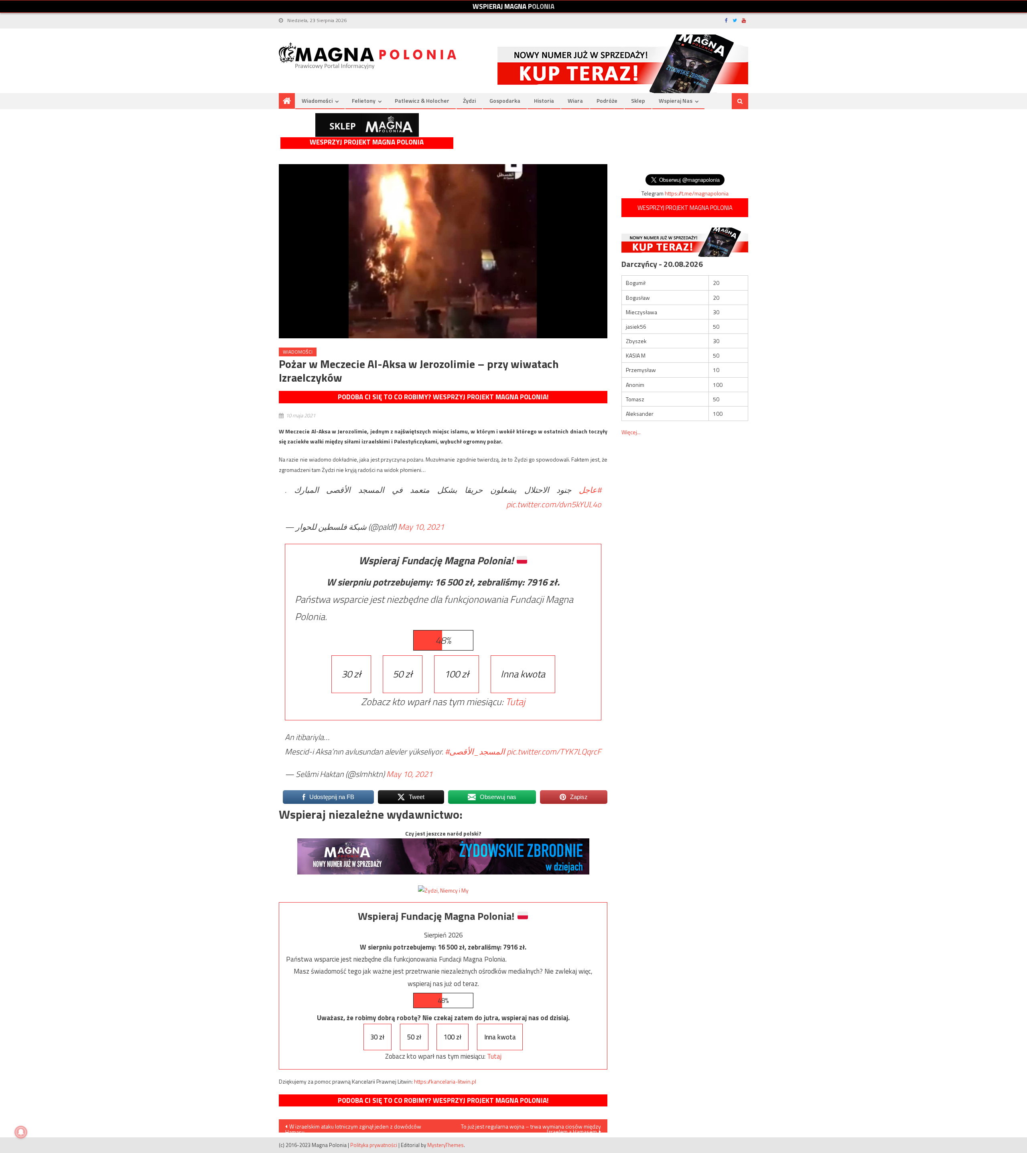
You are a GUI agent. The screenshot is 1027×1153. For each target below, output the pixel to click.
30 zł (351, 674)
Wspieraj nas (675, 100)
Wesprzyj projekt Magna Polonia (367, 142)
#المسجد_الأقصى (475, 751)
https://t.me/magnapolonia (697, 193)
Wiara (575, 100)
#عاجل (590, 490)
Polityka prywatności (373, 1145)
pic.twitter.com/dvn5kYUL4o (553, 504)
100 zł (456, 674)
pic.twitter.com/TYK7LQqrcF (554, 751)
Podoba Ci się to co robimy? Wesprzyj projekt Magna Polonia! (443, 397)
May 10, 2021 (421, 527)
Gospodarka (504, 100)
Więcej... (631, 432)
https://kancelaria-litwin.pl (445, 1081)
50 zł (402, 674)
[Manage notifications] (20, 1132)
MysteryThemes (445, 1145)
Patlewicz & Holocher (422, 100)
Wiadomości (317, 100)
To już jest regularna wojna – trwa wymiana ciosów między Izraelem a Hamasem (531, 1127)
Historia (544, 100)
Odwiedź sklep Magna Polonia (367, 125)
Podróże (607, 100)
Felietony (363, 100)
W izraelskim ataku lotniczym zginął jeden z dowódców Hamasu (353, 1127)
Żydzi (469, 100)
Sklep (638, 100)
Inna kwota (523, 674)
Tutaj (515, 701)
